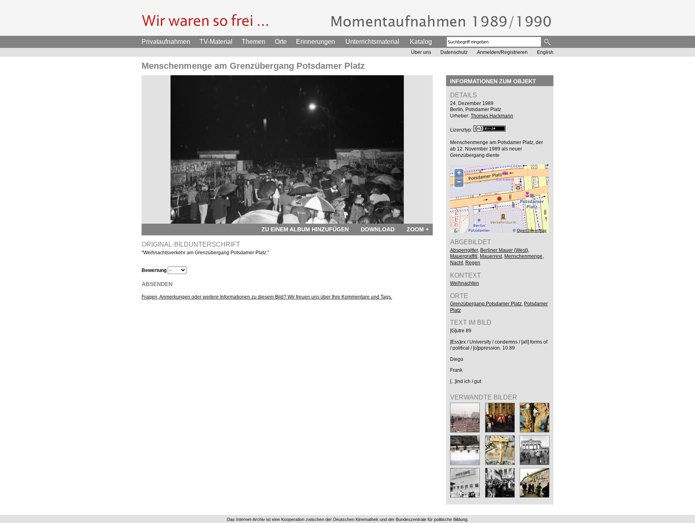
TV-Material (215, 41)
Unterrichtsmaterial (372, 41)
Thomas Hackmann (492, 116)
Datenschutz (454, 52)
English (545, 52)
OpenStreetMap (532, 230)
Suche (548, 42)
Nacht (456, 263)
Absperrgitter (464, 250)
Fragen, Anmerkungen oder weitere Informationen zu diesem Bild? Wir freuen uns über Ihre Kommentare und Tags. (267, 297)
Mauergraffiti (463, 256)
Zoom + (418, 229)
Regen (472, 263)
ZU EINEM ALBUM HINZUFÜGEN (305, 229)
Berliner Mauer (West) (504, 250)
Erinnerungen (315, 41)
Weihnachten (464, 283)
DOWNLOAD (378, 229)
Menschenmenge (523, 256)
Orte (281, 41)
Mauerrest (491, 256)
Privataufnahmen (166, 41)
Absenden (157, 284)
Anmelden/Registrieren (502, 52)
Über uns (421, 52)
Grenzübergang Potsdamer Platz (486, 304)
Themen (253, 41)
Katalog (421, 41)
